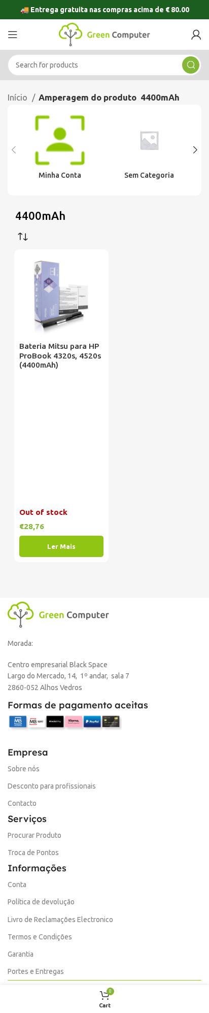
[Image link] (58, 613)
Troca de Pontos (33, 852)
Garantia (20, 954)
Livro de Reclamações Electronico (60, 920)
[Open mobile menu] (13, 34)
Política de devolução (41, 902)
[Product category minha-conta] (60, 150)
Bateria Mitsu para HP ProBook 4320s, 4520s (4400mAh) (60, 355)
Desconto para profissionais (52, 786)
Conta (17, 884)
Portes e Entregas (36, 971)
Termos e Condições (40, 937)
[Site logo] (104, 34)
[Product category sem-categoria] (149, 150)
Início (18, 97)
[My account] (196, 34)
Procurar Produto (34, 835)
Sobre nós (24, 769)
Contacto (22, 803)
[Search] (190, 65)
